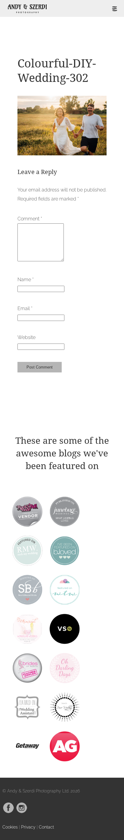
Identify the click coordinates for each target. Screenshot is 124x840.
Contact (46, 826)
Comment (29, 219)
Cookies (10, 826)
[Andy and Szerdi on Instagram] (22, 811)
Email (25, 308)
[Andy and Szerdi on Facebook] (8, 811)
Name (25, 279)
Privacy (28, 826)
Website (26, 337)
